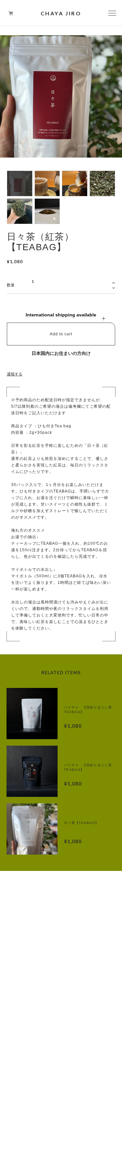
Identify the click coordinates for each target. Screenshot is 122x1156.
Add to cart (61, 334)
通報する (14, 374)
